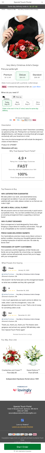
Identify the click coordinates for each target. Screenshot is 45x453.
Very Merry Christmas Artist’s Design (28, 274)
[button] (40, 448)
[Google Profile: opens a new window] (22, 420)
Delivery (6, 98)
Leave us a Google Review (22, 427)
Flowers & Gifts (11, 9)
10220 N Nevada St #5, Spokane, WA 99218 (22, 409)
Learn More (36, 87)
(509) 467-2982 (22, 411)
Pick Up (18, 97)
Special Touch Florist (22, 2)
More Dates (38, 103)
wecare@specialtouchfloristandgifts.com (22, 413)
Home (3, 9)
